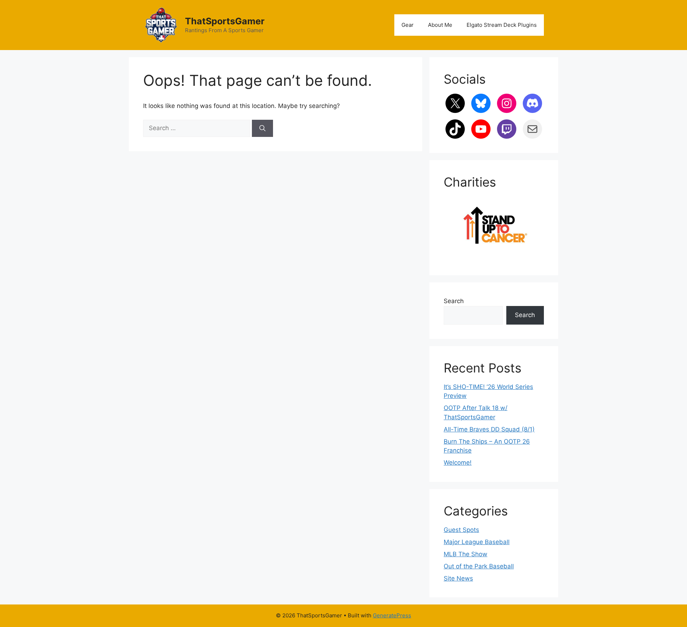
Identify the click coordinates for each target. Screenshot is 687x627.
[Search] (262, 128)
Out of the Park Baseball (479, 566)
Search (454, 301)
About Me (440, 24)
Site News (458, 578)
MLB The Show (465, 554)
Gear (407, 24)
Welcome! (458, 462)
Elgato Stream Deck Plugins (502, 24)
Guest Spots (461, 529)
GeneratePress (392, 615)
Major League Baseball (477, 541)
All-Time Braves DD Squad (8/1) (489, 429)
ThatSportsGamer (224, 21)
